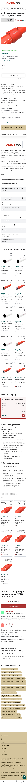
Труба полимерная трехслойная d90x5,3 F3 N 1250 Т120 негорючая (6, 298)
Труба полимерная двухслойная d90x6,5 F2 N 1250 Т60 (20, 354)
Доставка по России (8, 84)
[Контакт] (24, 777)
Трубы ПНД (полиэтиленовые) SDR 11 (13, 708)
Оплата (3, 742)
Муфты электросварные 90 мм (11, 672)
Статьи (3, 751)
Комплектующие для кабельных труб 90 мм (13, 683)
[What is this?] (22, 188)
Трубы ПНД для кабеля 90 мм (11, 696)
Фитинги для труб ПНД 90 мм (11, 714)
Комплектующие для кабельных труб (13, 678)
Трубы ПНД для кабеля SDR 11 (11, 699)
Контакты (4, 754)
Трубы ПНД (5, 8)
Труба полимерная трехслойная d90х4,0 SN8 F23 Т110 (20, 298)
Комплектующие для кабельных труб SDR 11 (13, 688)
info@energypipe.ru (7, 60)
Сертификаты (5, 745)
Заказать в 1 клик (13, 75)
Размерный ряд (23, 134)
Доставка (4, 739)
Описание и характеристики (9, 134)
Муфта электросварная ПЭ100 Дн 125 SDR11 (5, 579)
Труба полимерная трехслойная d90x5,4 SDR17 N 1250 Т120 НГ (20, 271)
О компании (4, 736)
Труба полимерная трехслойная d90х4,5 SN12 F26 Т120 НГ (6, 354)
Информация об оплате (9, 98)
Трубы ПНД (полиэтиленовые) (11, 702)
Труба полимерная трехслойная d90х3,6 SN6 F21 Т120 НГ (6, 271)
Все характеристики (6, 122)
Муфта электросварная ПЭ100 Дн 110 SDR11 (19, 550)
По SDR (3, 497)
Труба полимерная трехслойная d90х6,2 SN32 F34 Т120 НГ (20, 327)
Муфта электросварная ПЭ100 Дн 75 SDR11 (5, 550)
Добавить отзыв (13, 606)
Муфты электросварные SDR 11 (11, 675)
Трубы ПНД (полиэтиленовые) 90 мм (13, 705)
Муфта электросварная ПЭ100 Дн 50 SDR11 (5, 521)
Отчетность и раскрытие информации (9, 768)
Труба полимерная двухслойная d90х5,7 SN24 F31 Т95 (20, 382)
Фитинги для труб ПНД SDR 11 (11, 717)
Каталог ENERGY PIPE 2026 (13, 127)
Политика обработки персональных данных (13, 772)
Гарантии (3, 748)
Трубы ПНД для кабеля (17, 8)
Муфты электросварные (9, 669)
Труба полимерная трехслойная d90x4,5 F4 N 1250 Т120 (6, 382)
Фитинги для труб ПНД (9, 711)
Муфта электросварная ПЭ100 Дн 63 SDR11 (19, 521)
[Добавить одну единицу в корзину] (23, 415)
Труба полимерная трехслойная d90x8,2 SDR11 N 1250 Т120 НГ (6, 326)
